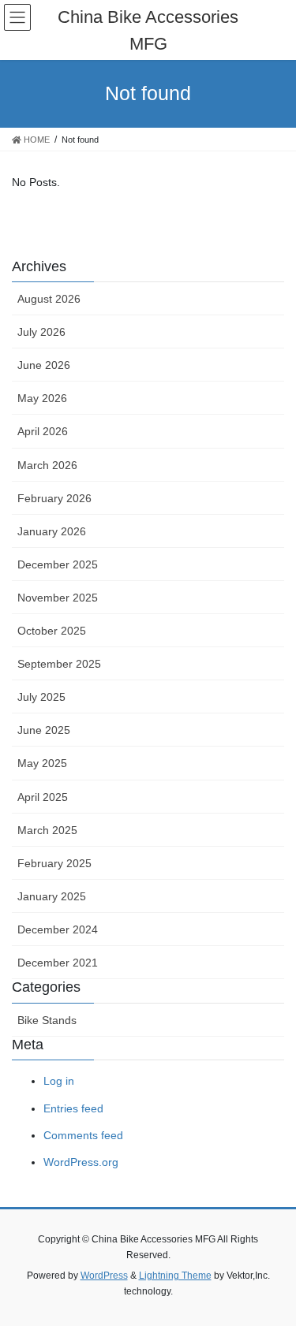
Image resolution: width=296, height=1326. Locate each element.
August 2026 (49, 298)
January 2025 (51, 896)
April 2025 (42, 797)
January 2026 (51, 531)
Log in (58, 1081)
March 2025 (47, 830)
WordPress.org (80, 1162)
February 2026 (54, 498)
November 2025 (57, 597)
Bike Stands (47, 1020)
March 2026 (47, 465)
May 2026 (42, 398)
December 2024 (57, 929)
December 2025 (57, 564)
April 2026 (42, 431)
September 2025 (59, 663)
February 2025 (54, 863)
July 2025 (41, 697)
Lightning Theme (175, 1275)
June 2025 (43, 730)
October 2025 (51, 630)
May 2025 (42, 763)
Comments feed (83, 1135)
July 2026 (41, 332)
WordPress (104, 1275)
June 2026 (43, 365)
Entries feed (73, 1108)
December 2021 (57, 962)
